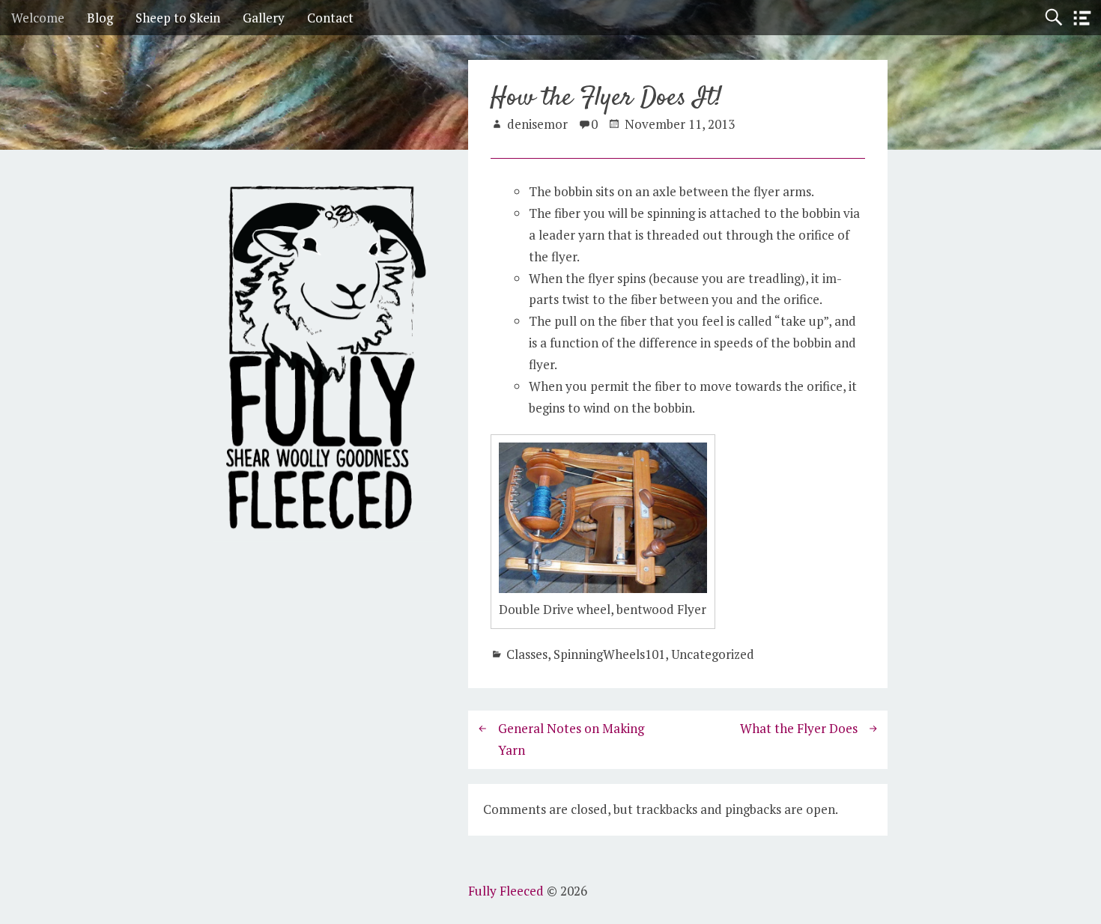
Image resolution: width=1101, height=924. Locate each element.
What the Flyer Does (799, 728)
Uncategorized (712, 654)
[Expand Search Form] (1053, 17)
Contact (330, 17)
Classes (527, 654)
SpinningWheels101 (609, 654)
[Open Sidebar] (1082, 18)
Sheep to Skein (178, 17)
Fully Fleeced (506, 890)
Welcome (37, 17)
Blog (100, 17)
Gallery (264, 17)
